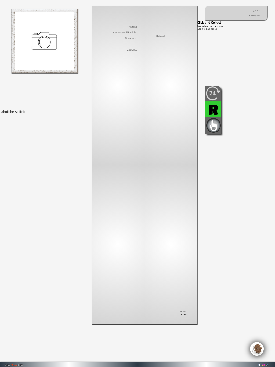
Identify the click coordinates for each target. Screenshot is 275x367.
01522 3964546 (207, 29)
